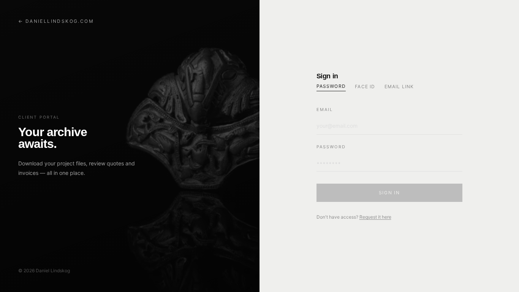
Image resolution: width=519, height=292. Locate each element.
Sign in (389, 192)
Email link (399, 86)
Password (331, 86)
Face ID (365, 86)
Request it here (375, 217)
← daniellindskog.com (56, 21)
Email (324, 109)
